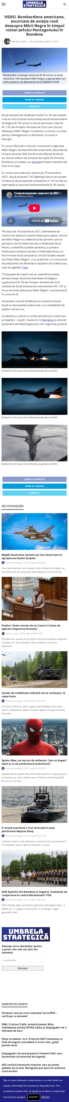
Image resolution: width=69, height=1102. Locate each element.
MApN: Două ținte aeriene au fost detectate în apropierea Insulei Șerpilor (32, 556)
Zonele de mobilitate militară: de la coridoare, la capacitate (33, 694)
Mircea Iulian (19, 41)
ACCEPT (33, 1097)
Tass (25, 267)
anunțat (36, 162)
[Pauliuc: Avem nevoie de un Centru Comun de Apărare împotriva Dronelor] (34, 599)
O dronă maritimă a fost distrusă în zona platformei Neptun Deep (28, 829)
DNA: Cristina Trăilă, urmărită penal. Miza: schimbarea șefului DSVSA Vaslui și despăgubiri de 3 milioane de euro (34, 1027)
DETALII (45, 1097)
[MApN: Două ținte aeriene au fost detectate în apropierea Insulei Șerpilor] (34, 531)
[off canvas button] (3, 4)
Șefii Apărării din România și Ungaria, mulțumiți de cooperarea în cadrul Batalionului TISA (34, 893)
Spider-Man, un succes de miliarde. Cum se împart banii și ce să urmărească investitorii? (34, 762)
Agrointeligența (15, 1004)
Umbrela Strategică (14, 562)
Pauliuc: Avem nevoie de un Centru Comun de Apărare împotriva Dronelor (31, 627)
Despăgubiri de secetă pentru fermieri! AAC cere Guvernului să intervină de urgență (32, 1055)
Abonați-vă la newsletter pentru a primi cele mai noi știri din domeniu (22, 949)
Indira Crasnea (12, 633)
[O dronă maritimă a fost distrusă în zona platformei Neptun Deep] (34, 804)
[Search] (64, 4)
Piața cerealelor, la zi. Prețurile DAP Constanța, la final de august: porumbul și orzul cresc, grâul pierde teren (32, 1042)
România (48, 320)
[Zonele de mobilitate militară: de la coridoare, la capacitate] (34, 669)
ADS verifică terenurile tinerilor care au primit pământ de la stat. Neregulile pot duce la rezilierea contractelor (33, 1068)
